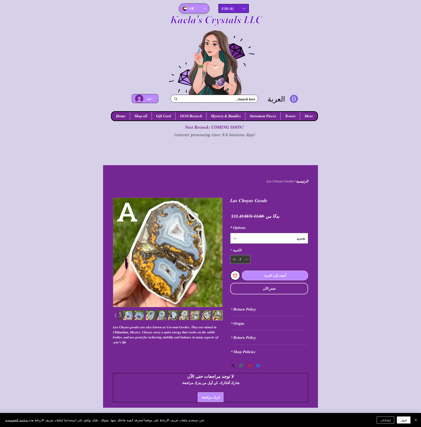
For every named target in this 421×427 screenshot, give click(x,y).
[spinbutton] (240, 259)
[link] (283, 99)
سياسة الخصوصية (16, 420)
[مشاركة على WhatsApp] (241, 365)
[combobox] (269, 238)
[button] (233, 8)
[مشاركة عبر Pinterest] (249, 365)
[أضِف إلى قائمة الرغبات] (235, 275)
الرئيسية (302, 181)
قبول (404, 420)
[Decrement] (247, 259)
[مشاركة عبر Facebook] (258, 365)
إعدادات (385, 420)
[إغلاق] (415, 419)
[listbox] (233, 8)
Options (238, 227)
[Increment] (234, 259)
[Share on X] (233, 365)
